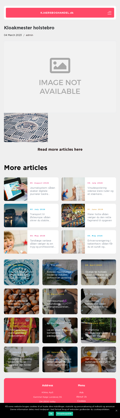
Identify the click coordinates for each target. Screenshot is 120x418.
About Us (81, 396)
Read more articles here (60, 149)
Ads (81, 392)
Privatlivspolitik (64, 414)
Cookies (81, 401)
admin (29, 35)
